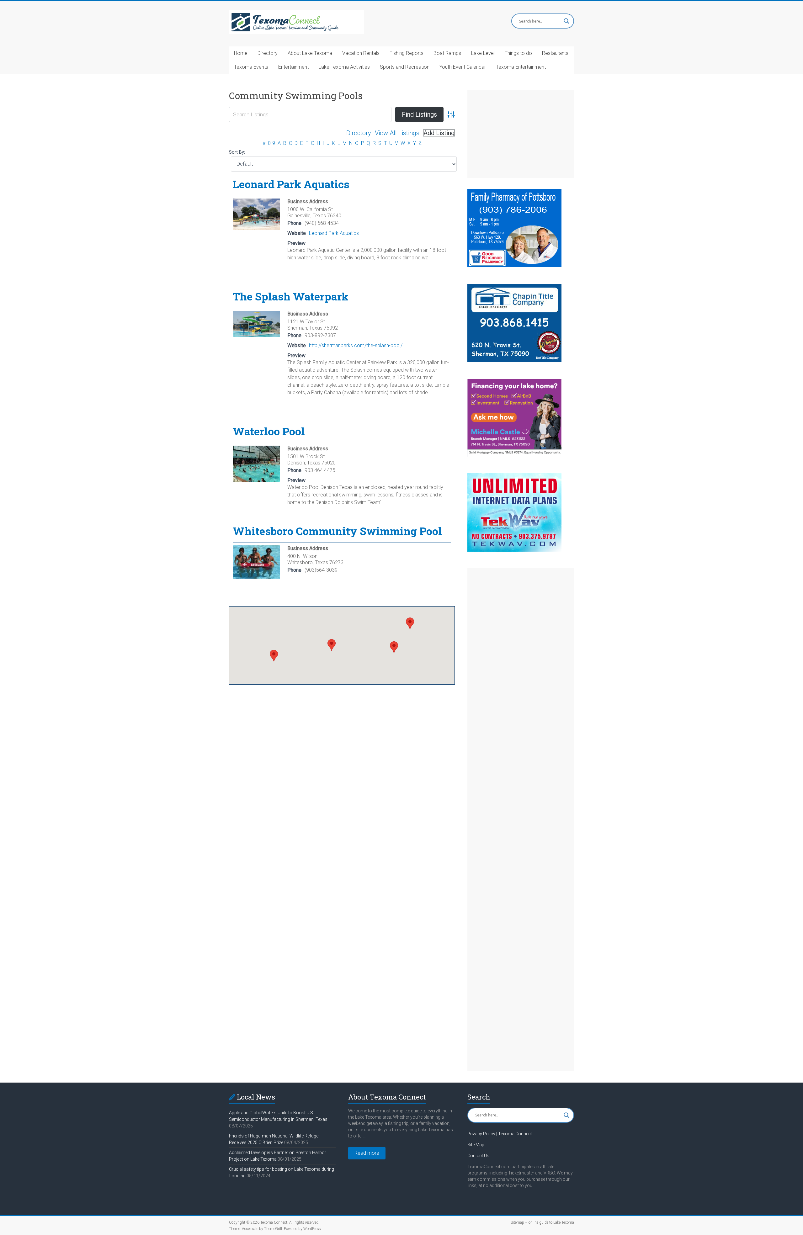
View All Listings (397, 133)
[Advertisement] (520, 134)
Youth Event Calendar (462, 67)
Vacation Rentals (361, 53)
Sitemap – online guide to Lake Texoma (542, 1222)
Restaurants (555, 53)
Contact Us (478, 1155)
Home (240, 53)
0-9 (271, 143)
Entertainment (293, 67)
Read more (366, 1153)
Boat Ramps (447, 53)
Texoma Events (251, 67)
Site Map (475, 1144)
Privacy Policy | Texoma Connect (499, 1133)
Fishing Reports (406, 53)
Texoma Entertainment (521, 67)
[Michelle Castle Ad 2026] (514, 382)
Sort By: (237, 152)
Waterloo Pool (269, 431)
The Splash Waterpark (290, 296)
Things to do (518, 53)
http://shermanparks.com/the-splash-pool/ (355, 345)
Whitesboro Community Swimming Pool (337, 531)
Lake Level (483, 53)
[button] (274, 655)
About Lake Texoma (310, 53)
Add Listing (439, 133)
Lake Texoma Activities (344, 67)
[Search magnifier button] (566, 21)
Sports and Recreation (404, 67)
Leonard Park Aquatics (291, 184)
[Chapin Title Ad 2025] (514, 287)
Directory (268, 53)
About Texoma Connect (387, 1096)
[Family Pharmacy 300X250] (514, 192)
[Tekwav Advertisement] (514, 476)
